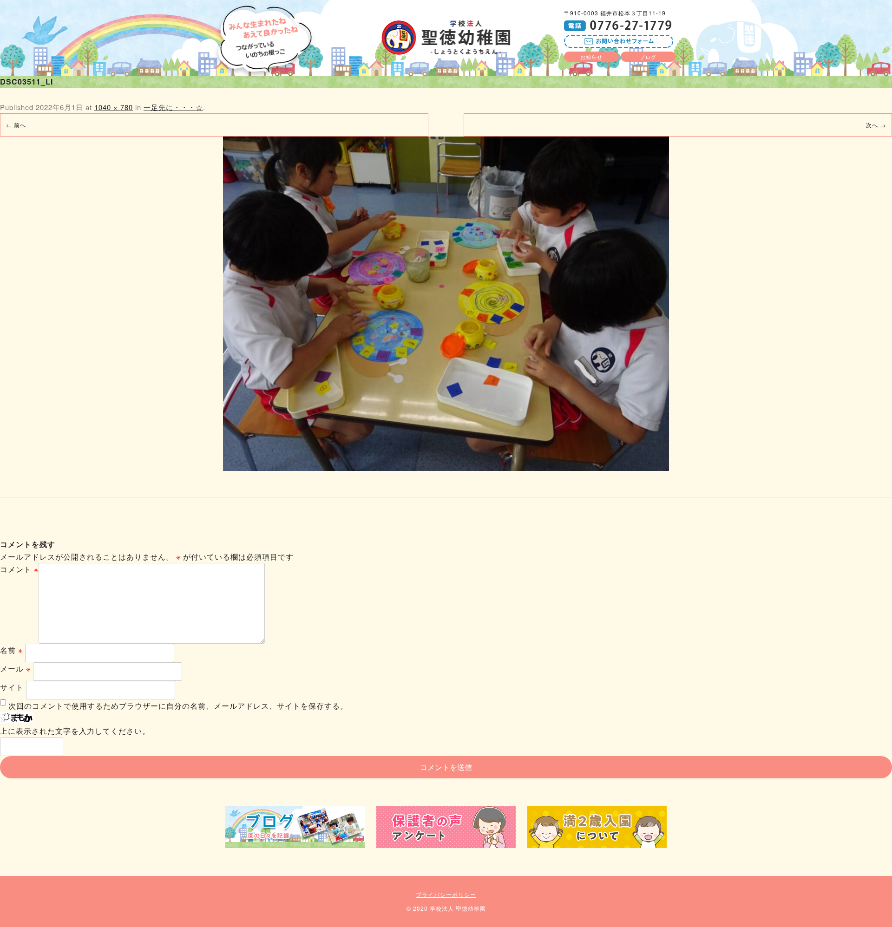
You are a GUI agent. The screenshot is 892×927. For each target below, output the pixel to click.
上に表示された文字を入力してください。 (75, 730)
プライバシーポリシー (446, 894)
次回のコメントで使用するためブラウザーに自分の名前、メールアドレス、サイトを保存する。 (178, 705)
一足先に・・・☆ (173, 107)
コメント (19, 569)
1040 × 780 (113, 107)
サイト (12, 687)
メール (15, 668)
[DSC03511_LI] (446, 304)
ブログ (648, 56)
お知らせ (591, 56)
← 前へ (16, 125)
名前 (11, 650)
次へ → (876, 125)
